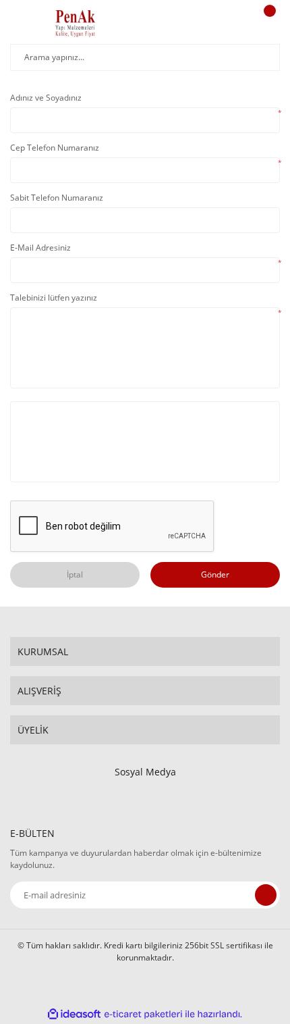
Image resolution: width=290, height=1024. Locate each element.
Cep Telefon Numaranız (54, 147)
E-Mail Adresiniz (40, 247)
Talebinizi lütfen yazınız (53, 297)
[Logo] (75, 23)
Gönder (215, 574)
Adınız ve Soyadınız (46, 97)
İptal (75, 574)
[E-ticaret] (143, 1014)
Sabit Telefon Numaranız (56, 197)
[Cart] (268, 23)
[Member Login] (233, 23)
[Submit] (266, 895)
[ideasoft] (74, 1014)
